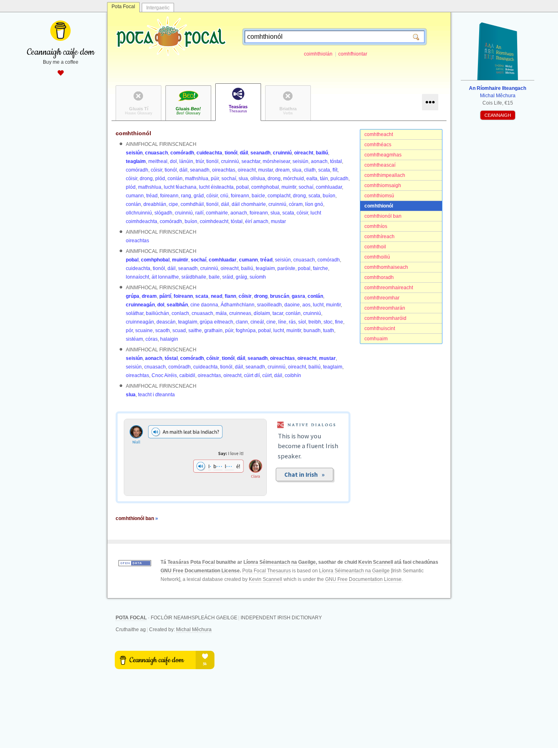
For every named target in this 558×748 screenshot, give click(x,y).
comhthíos (375, 226)
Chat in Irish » (304, 474)
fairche (320, 268)
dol (173, 161)
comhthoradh (379, 277)
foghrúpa (246, 330)
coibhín (293, 375)
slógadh (163, 213)
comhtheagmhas (383, 155)
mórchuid (293, 178)
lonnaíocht (137, 277)
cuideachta (209, 153)
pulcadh (339, 178)
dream (282, 170)
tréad (152, 196)
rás (292, 322)
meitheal (157, 161)
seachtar (250, 161)
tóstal (336, 161)
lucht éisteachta (216, 187)
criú (224, 196)
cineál (257, 322)
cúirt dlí (252, 375)
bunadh (312, 330)
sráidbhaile (193, 277)
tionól (231, 153)
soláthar (134, 313)
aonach (319, 161)
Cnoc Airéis (164, 375)
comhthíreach (379, 236)
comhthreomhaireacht (388, 287)
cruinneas (240, 313)
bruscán (279, 296)
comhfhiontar (352, 54)
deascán (166, 322)
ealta (311, 178)
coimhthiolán (318, 54)
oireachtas (223, 170)
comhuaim (376, 339)
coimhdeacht (214, 221)
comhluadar (329, 187)
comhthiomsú (379, 196)
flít (335, 170)
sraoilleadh (269, 305)
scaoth (162, 330)
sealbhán (177, 305)
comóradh (182, 153)
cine (271, 322)
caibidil (187, 375)
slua (296, 170)
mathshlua (196, 178)
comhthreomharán (384, 308)
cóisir (156, 170)
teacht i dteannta (156, 394)
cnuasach (156, 153)
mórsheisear (276, 161)
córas (151, 339)
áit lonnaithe (165, 277)
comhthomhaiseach (386, 267)
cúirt (267, 375)
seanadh (260, 153)
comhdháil (192, 204)
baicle (258, 196)
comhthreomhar (382, 298)
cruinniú (282, 153)
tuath (328, 330)
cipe (173, 204)
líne (282, 322)
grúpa (132, 296)
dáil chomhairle (249, 204)
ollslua (257, 178)
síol (302, 322)
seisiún (134, 153)
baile (214, 277)
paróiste (286, 268)
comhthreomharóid (385, 318)
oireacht (303, 153)
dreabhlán (154, 204)
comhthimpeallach (384, 175)
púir (215, 178)
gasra (298, 296)
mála (221, 313)
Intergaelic (158, 8)
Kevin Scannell (375, 562)
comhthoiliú (377, 257)
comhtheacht (378, 134)
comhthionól (378, 206)
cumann (135, 196)
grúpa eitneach (216, 322)
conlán (175, 178)
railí (199, 213)
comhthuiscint (379, 328)
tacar (277, 313)
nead (216, 296)
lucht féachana (180, 187)
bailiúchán (157, 313)
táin (324, 178)
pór (129, 330)
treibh (314, 322)
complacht (279, 196)
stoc (328, 322)
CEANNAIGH (497, 115)
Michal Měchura (194, 629)
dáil (244, 153)
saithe (195, 330)
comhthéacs (377, 144)
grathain (213, 330)
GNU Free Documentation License (200, 571)
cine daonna (204, 305)
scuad (179, 330)
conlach (180, 313)
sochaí (228, 178)
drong (146, 178)
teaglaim (136, 161)
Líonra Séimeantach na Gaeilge (279, 562)
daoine (292, 305)
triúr (200, 161)
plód (160, 178)
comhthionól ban (383, 216)
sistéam (134, 339)
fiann (230, 296)
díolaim (262, 313)
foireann (169, 196)
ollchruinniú (139, 213)
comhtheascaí (379, 165)
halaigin (169, 339)
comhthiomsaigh (382, 185)
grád (199, 196)
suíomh (258, 277)
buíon (329, 196)
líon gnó (314, 204)
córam (296, 204)
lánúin (186, 161)
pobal (242, 187)
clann (242, 322)
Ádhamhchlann (237, 305)
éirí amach (256, 221)
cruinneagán (140, 305)
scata (324, 170)
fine (339, 322)
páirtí (165, 296)
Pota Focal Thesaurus (266, 571)
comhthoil (375, 247)
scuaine (144, 330)
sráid (227, 277)
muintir (288, 187)
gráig (241, 277)
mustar (265, 170)
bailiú (322, 153)
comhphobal (265, 187)
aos (306, 305)
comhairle (217, 213)
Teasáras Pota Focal (191, 562)
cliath (310, 170)
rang (186, 196)
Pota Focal (123, 6)
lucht (318, 305)
